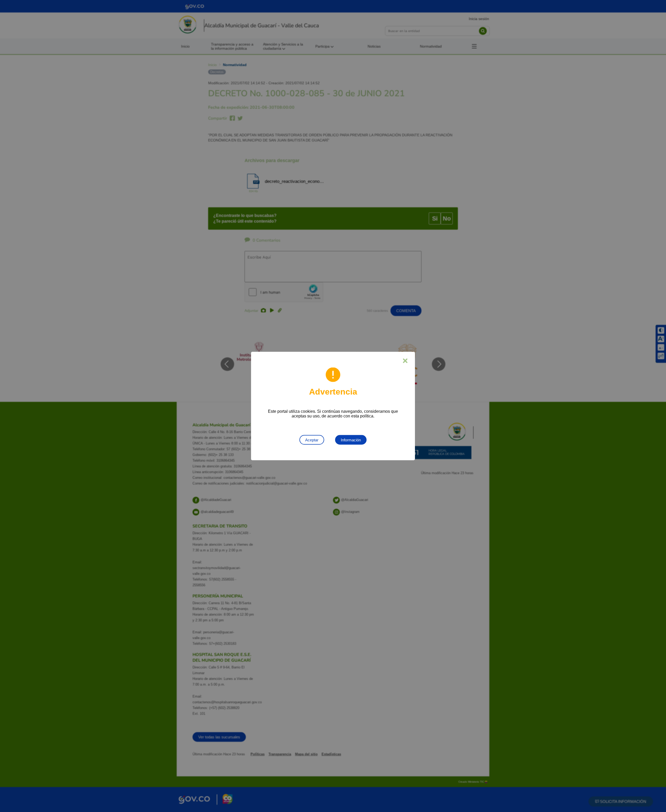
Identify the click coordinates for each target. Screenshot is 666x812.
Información (351, 440)
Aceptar (311, 440)
